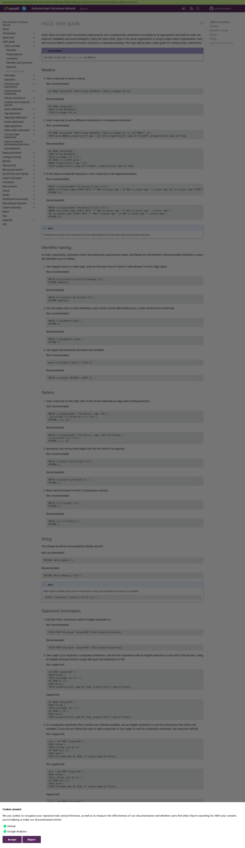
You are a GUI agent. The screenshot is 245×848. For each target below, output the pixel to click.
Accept (12, 839)
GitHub (11, 826)
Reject (32, 839)
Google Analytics (17, 831)
